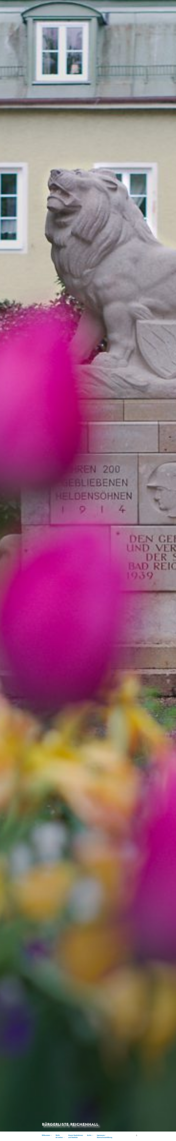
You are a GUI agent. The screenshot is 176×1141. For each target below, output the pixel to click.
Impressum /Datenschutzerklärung (104, 1136)
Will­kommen (46, 1135)
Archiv (89, 1135)
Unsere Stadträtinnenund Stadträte (75, 1136)
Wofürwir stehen (59, 1136)
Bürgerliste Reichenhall (70, 1124)
